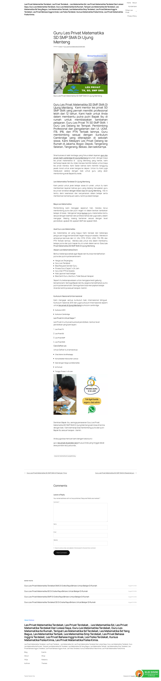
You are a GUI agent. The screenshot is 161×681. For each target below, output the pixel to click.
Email (54, 532)
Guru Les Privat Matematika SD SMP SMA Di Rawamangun (114, 473)
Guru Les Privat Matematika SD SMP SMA (74, 46)
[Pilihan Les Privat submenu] (136, 11)
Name (55, 524)
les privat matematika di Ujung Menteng (64, 456)
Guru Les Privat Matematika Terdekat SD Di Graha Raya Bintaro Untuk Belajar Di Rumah (60, 602)
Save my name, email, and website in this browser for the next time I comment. (75, 548)
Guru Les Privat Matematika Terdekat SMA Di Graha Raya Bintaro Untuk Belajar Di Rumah (60, 586)
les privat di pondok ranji (68, 443)
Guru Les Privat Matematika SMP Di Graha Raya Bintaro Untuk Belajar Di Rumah (56, 597)
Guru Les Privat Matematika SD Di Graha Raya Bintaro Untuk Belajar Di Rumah (56, 591)
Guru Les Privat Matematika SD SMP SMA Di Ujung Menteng (80, 106)
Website (55, 540)
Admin (60, 46)
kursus (85, 213)
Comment (56, 502)
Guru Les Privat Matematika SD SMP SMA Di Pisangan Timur (47, 473)
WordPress (134, 676)
